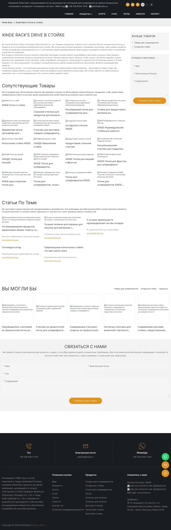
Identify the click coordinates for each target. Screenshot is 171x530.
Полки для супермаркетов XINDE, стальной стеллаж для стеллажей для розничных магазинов (109, 183)
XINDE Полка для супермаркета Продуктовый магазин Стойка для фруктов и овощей (46, 165)
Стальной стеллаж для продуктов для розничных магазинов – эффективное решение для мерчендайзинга (48, 113)
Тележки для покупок (96, 501)
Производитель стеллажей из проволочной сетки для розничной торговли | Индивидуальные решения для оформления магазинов (17, 329)
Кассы (89, 493)
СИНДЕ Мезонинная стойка (45, 145)
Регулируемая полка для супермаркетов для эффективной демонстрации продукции (79, 111)
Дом (54, 481)
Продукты (163, 289)
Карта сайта (39, 525)
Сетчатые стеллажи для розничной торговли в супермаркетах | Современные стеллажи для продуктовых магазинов (117, 329)
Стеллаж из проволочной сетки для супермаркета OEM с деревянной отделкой (50, 329)
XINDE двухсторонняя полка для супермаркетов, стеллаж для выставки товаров (16, 183)
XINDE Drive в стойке (13, 105)
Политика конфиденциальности (68, 509)
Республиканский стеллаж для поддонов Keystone (110, 147)
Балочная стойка (94, 513)
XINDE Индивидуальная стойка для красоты (110, 129)
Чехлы (55, 497)
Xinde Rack (7, 22)
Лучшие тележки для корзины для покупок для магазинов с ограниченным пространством (63, 226)
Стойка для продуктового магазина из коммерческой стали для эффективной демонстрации (111, 111)
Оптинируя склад (11, 247)
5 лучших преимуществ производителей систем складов (105, 221)
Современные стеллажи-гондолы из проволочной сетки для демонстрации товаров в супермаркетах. (84, 329)
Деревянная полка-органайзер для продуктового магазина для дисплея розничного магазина (15, 131)
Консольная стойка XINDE (16, 143)
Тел (29, 452)
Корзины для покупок (96, 497)
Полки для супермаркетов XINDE (77, 179)
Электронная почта (85, 452)
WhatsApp (142, 452)
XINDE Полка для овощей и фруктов (79, 161)
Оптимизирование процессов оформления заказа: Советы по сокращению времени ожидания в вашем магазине (21, 228)
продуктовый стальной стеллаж (78, 145)
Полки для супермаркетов (99, 489)
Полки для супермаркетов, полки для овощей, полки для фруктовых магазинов (46, 183)
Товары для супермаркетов (126, 289)
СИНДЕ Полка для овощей (12, 161)
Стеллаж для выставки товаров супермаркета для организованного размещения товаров (46, 131)
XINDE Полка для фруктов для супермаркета (111, 163)
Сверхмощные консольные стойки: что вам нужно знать (63, 249)
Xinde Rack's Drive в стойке (29, 22)
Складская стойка (148, 289)
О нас (55, 493)
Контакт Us (57, 505)
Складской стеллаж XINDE (76, 127)
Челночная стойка (95, 509)
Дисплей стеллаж (94, 505)
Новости (56, 501)
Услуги (55, 489)
